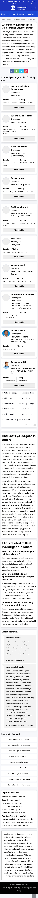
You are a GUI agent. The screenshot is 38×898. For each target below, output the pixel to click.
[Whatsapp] (16, 71)
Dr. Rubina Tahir (8, 822)
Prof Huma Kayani (19, 207)
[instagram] (26, 71)
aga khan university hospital (14, 816)
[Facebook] (12, 71)
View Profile (19, 107)
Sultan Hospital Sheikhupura (13, 813)
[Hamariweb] (19, 8)
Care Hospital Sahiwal (11, 800)
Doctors (20, 14)
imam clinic (7, 797)
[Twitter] (21, 71)
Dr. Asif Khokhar (18, 330)
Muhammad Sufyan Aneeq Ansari (20, 87)
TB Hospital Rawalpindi (25, 822)
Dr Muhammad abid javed (23, 294)
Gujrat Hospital (18, 797)
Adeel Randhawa (19, 147)
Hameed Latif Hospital (11, 809)
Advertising (25, 888)
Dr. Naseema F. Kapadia (11, 803)
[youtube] (34, 1)
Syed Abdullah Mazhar (21, 116)
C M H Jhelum (22, 825)
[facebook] (29, 1)
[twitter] (32, 3)
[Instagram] (32, 1)
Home (3, 14)
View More (29, 425)
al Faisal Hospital (9, 825)
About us (5, 888)
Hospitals (30, 14)
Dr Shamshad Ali (18, 362)
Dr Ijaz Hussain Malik (24, 819)
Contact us (15, 888)
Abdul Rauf (16, 238)
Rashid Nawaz (17, 178)
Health (12, 14)
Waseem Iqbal (18, 265)
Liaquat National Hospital (12, 806)
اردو (34, 8)
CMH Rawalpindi (8, 819)
